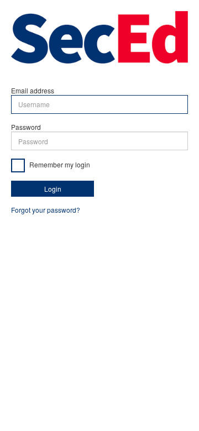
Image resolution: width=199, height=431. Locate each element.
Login (52, 188)
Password (26, 127)
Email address (32, 90)
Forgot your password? (45, 209)
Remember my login (59, 164)
